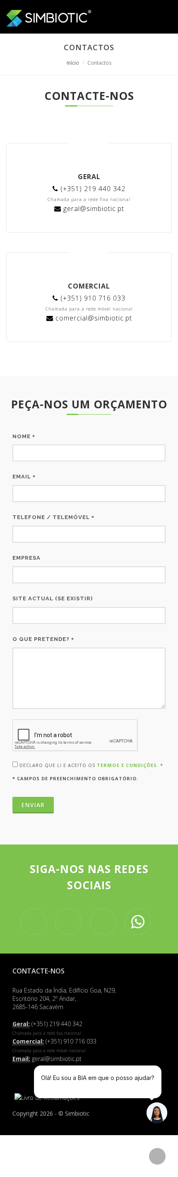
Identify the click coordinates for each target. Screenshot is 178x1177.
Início (73, 62)
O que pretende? (43, 639)
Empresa (26, 558)
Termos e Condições (127, 765)
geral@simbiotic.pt (92, 208)
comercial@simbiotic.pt (92, 318)
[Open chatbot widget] (157, 1112)
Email (24, 476)
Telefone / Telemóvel (53, 517)
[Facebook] (22, 1077)
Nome (23, 436)
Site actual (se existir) (52, 598)
